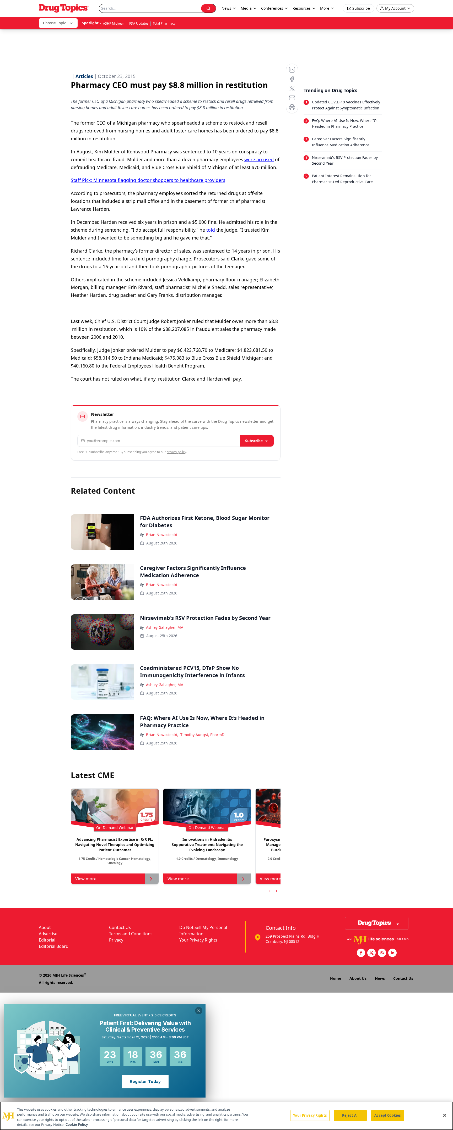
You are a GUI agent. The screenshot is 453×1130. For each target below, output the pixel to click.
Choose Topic (54, 22)
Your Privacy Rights (198, 940)
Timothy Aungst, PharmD (202, 734)
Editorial (47, 940)
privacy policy (176, 452)
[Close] (444, 1115)
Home (335, 978)
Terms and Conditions (131, 934)
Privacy (116, 940)
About (45, 927)
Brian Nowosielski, (162, 734)
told (210, 230)
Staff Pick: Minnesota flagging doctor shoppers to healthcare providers (148, 180)
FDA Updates (138, 23)
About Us (357, 978)
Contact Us (120, 927)
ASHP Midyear (114, 23)
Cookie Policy (77, 1124)
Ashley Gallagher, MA (164, 627)
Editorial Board (53, 946)
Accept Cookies (387, 1115)
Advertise (48, 934)
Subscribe (254, 440)
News (380, 978)
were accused (259, 159)
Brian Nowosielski (161, 534)
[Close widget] (198, 1010)
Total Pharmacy (164, 23)
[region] (226, 1116)
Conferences (272, 8)
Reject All (350, 1115)
